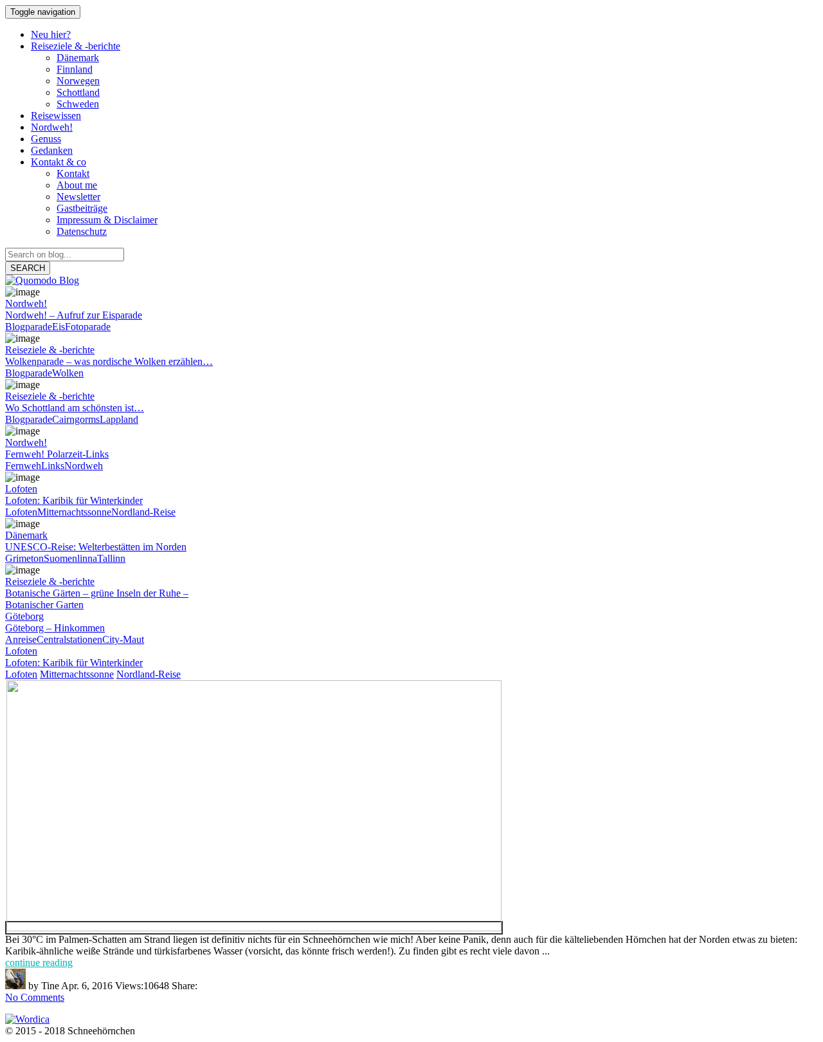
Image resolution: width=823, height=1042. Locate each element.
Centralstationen (69, 639)
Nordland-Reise (143, 512)
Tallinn (111, 558)
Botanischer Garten (44, 604)
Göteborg (24, 616)
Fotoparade (88, 326)
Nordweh (83, 465)
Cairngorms (76, 419)
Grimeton (24, 558)
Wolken (68, 372)
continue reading (39, 962)
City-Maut (123, 639)
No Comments (34, 997)
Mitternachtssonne (74, 512)
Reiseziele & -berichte (50, 349)
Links (52, 465)
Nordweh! (26, 303)
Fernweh (23, 465)
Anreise (21, 639)
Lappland (119, 419)
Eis (58, 326)
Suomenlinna (70, 558)
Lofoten (21, 488)
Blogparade (28, 326)
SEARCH (27, 268)
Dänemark (26, 535)
